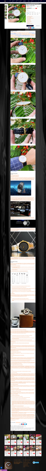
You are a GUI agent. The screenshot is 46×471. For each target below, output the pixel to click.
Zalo (1, 467)
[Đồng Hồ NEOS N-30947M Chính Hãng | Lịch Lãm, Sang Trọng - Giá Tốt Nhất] (13, 437)
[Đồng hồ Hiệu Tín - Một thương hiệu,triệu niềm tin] (6, 1)
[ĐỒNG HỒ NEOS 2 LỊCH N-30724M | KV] (26, 448)
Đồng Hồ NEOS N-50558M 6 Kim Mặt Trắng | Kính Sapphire (32, 441)
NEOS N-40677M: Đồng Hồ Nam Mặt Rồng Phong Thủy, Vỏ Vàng (38, 441)
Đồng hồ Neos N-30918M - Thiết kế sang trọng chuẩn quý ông (7, 441)
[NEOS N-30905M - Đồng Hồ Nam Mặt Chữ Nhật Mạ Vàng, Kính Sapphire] (20, 437)
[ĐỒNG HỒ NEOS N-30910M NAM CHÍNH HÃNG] (13, 448)
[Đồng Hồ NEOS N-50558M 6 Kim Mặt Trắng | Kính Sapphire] (32, 437)
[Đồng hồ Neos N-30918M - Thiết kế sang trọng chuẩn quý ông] (7, 437)
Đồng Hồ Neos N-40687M (13, 171)
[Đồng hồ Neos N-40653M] (20, 448)
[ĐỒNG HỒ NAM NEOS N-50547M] (32, 448)
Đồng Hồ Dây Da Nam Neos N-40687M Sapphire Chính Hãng (22, 35)
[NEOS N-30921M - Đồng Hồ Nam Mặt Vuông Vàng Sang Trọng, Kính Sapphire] (26, 437)
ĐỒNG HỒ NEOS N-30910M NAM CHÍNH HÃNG (13, 453)
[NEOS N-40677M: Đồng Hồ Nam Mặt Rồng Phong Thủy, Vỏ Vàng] (38, 437)
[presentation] (8, 13)
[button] (6, 6)
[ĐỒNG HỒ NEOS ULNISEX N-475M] (38, 448)
